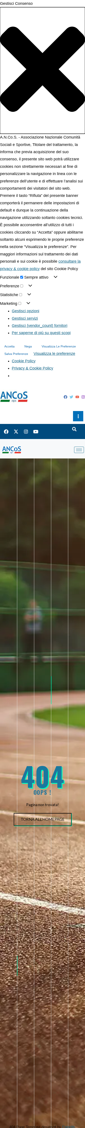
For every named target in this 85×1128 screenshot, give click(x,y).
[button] (42, 70)
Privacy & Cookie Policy (32, 368)
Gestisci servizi (25, 318)
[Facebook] (65, 397)
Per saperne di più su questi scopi (41, 333)
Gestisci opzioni (25, 311)
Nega (28, 346)
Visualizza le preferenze (59, 346)
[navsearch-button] (74, 429)
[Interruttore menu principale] (78, 416)
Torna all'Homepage (43, 819)
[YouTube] (77, 397)
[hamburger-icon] (79, 450)
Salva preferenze (16, 354)
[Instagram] (83, 397)
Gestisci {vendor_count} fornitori (39, 325)
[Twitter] (71, 397)
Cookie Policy (24, 361)
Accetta (9, 346)
